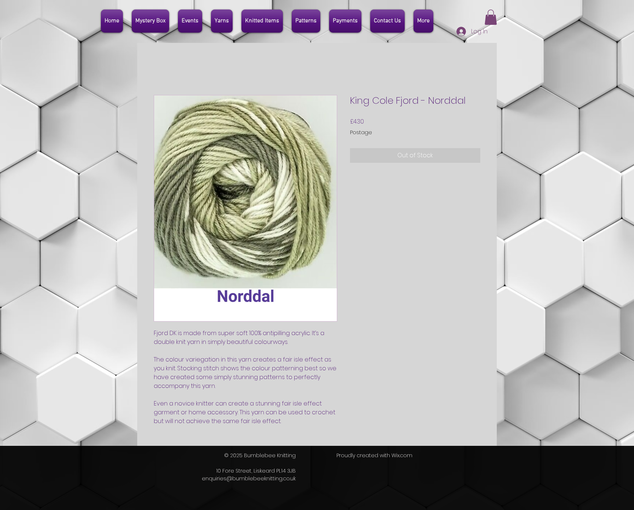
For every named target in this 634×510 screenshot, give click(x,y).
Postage (361, 132)
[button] (490, 17)
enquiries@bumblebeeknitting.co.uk (249, 478)
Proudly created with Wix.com (374, 455)
